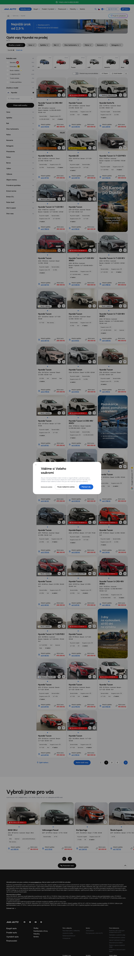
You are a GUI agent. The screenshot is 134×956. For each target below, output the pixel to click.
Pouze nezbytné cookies (66, 487)
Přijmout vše (86, 487)
